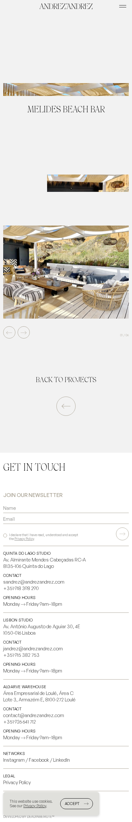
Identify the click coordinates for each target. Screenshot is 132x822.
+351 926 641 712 (19, 722)
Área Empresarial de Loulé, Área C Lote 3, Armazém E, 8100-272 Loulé (39, 696)
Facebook (39, 760)
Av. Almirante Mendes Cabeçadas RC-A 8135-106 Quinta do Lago (44, 563)
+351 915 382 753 (21, 655)
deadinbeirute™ (40, 816)
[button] (24, 332)
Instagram (14, 760)
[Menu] (122, 6)
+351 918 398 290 (21, 588)
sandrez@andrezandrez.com (33, 582)
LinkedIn (61, 760)
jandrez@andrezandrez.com (33, 649)
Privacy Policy (24, 539)
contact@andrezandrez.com (33, 715)
